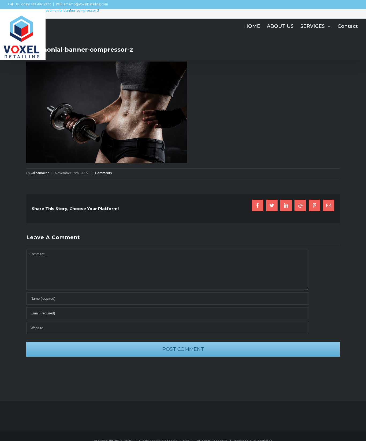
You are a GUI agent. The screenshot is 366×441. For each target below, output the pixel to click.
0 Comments (102, 173)
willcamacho (40, 173)
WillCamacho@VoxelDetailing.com (82, 4)
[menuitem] (255, 26)
